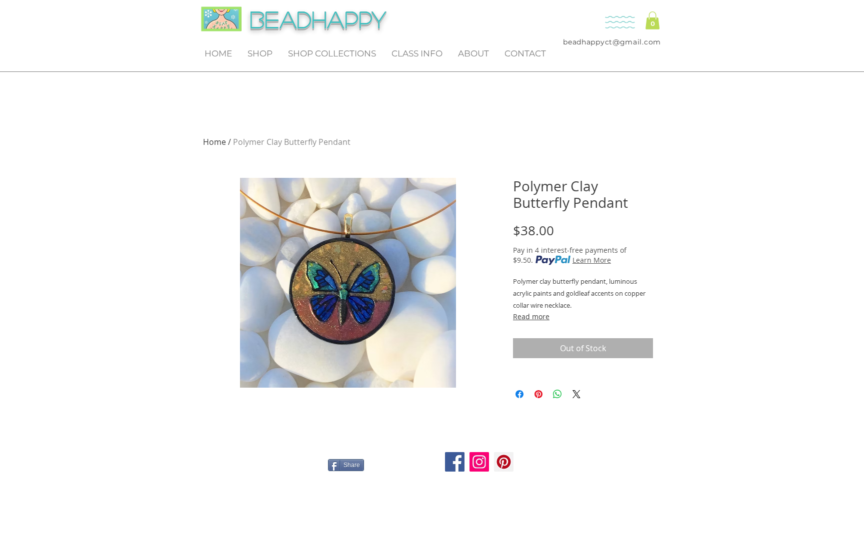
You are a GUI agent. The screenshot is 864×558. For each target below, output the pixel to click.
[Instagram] (479, 462)
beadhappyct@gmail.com (612, 41)
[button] (652, 20)
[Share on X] (576, 394)
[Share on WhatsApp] (558, 394)
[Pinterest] (504, 462)
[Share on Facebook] (520, 394)
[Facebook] (454, 462)
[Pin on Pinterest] (538, 394)
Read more (531, 316)
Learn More (591, 260)
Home (214, 141)
